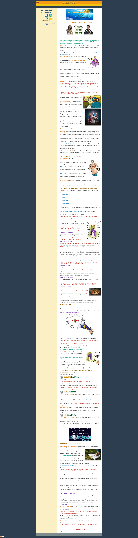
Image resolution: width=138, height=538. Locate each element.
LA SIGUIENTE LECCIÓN (79, 529)
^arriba (61, 531)
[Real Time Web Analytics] (2, 536)
